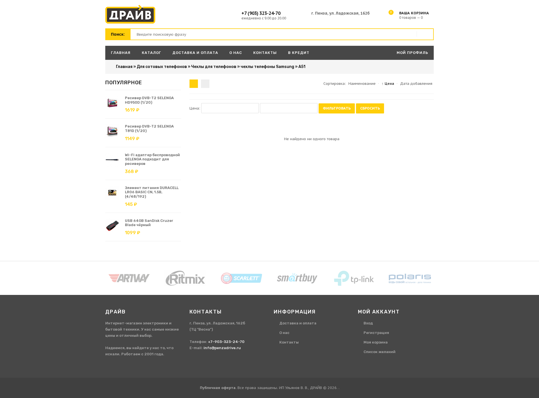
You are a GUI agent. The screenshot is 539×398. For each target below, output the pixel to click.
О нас (284, 333)
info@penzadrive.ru (222, 348)
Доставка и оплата (297, 323)
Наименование (362, 83)
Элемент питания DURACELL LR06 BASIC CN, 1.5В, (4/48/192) (152, 192)
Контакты (289, 342)
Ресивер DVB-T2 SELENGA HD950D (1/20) (149, 100)
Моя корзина (376, 342)
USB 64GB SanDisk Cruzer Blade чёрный (149, 223)
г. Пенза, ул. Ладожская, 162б (340, 13)
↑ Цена (388, 83)
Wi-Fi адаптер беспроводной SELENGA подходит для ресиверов (152, 159)
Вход (368, 323)
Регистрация (376, 333)
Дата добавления (416, 83)
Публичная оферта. (218, 387)
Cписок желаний (380, 352)
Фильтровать (337, 108)
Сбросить (370, 108)
